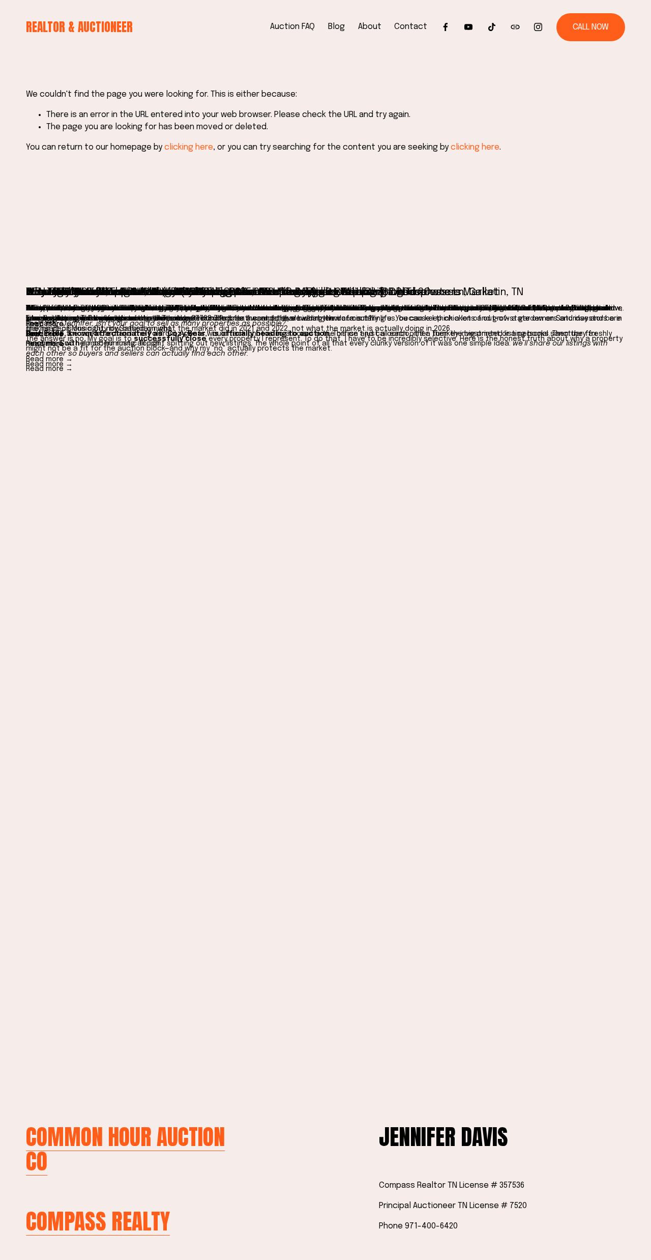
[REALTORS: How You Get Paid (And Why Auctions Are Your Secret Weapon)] (325, 275)
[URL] (515, 27)
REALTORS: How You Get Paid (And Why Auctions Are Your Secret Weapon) (205, 292)
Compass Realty (98, 1221)
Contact (410, 26)
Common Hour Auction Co (125, 1149)
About (369, 26)
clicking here (188, 147)
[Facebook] (445, 27)
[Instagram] (538, 27)
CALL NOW (591, 27)
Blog (336, 26)
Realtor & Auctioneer (79, 27)
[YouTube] (468, 27)
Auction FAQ (292, 26)
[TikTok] (492, 27)
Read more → (49, 359)
